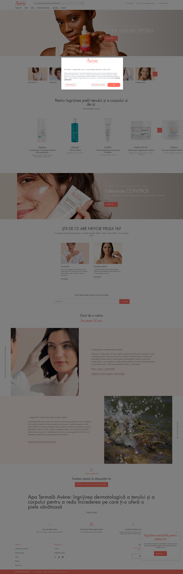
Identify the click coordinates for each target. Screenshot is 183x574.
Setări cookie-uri (70, 84)
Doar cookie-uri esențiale (98, 84)
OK (114, 84)
